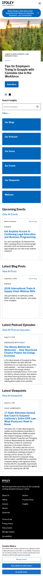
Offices (4, 499)
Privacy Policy (7, 523)
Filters (5, 113)
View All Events (10, 214)
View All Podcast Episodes (16, 329)
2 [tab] (10, 95)
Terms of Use (7, 519)
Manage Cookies (21, 559)
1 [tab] (6, 95)
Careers (5, 504)
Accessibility (7, 536)
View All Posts (9, 271)
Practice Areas (27, 499)
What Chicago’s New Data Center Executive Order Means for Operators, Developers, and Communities (20, 13)
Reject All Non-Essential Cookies (21, 566)
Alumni (5, 508)
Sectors (25, 495)
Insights (25, 504)
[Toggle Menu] (40, 3)
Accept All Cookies (21, 572)
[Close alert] (38, 13)
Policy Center (7, 528)
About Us (5, 495)
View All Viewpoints (12, 395)
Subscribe (6, 512)
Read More (11, 84)
